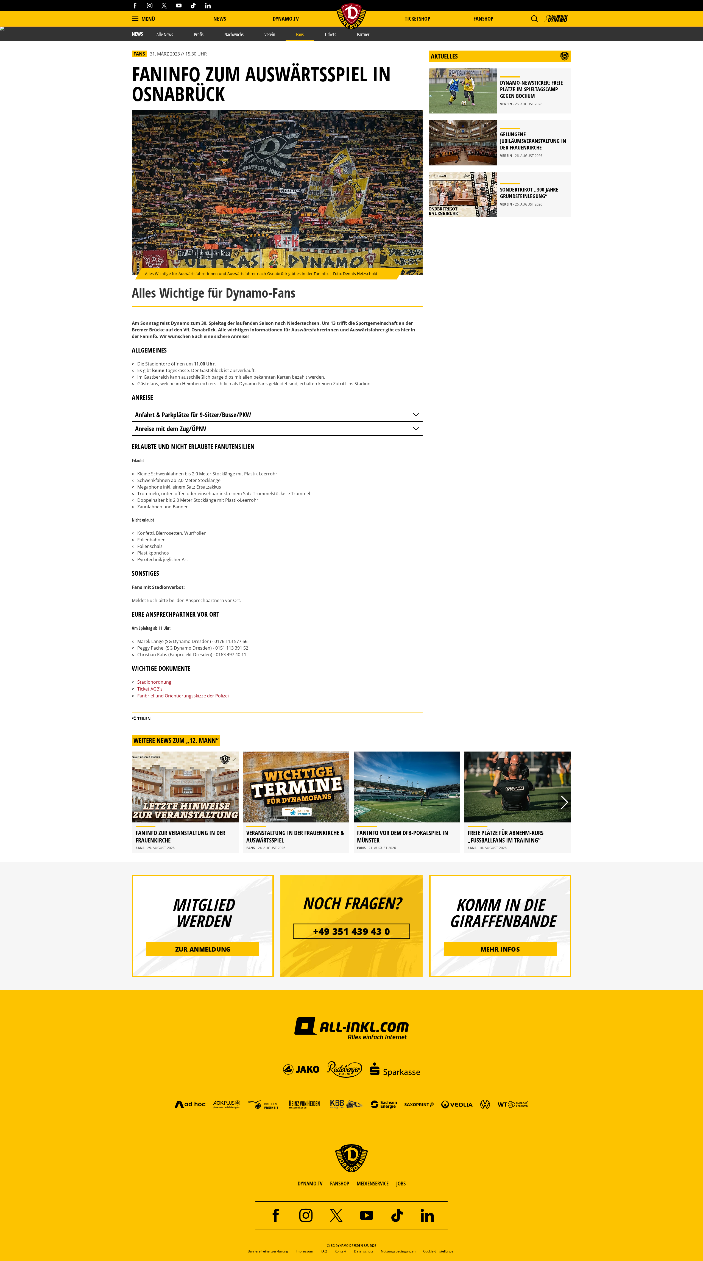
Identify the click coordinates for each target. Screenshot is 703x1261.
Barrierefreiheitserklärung (268, 1251)
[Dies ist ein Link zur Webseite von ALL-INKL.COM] (352, 1028)
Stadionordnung (154, 682)
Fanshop (483, 18)
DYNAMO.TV (286, 18)
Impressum (304, 1251)
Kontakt (340, 1251)
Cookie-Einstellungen (439, 1251)
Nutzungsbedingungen (398, 1251)
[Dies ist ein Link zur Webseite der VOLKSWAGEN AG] (485, 1104)
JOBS (401, 1183)
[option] (185, 802)
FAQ (324, 1251)
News (219, 18)
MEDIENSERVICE (373, 1183)
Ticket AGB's (150, 689)
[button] (534, 18)
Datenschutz (363, 1251)
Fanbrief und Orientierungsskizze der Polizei (183, 696)
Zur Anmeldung (203, 949)
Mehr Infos (500, 949)
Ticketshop (417, 18)
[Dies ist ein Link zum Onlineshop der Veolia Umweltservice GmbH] (456, 1104)
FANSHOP (339, 1183)
